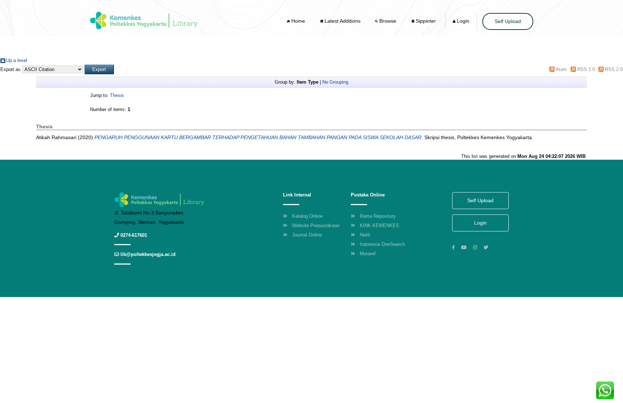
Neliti (365, 235)
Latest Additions (342, 21)
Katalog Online (307, 216)
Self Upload (508, 21)
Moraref (368, 253)
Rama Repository (378, 216)
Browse (388, 21)
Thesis (117, 95)
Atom (561, 69)
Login (462, 21)
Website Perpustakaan (315, 225)
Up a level (16, 60)
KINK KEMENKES (379, 225)
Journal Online (307, 235)
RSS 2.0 (614, 69)
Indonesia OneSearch (382, 244)
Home (298, 21)
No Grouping (335, 82)
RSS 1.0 (586, 69)
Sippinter (425, 21)
